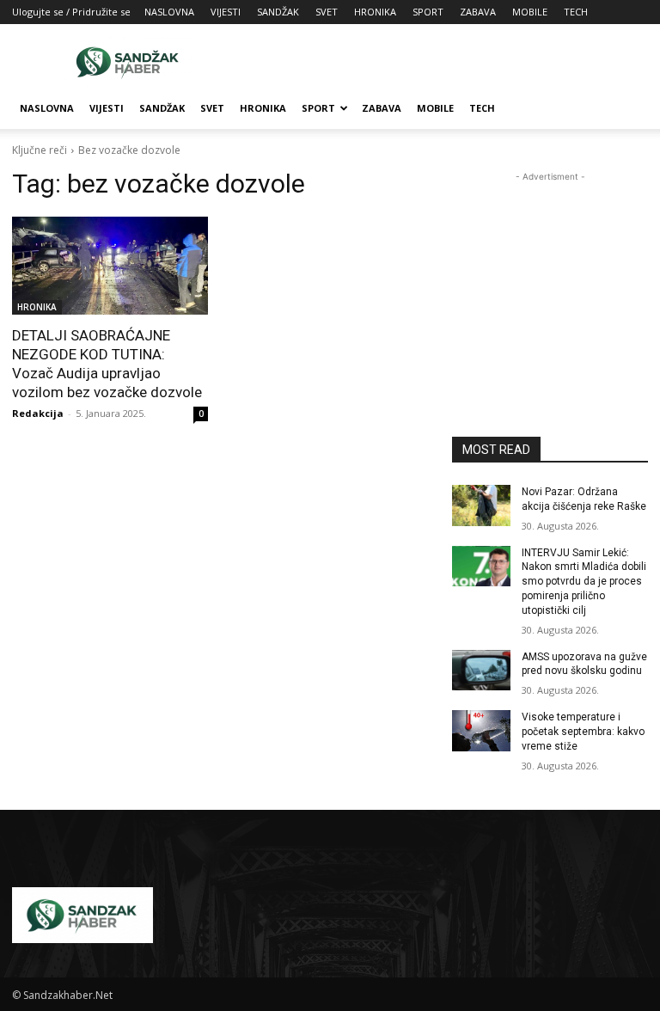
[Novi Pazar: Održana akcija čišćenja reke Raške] (481, 505)
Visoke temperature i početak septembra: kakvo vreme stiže (583, 731)
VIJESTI (226, 11)
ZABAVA (478, 11)
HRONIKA (375, 11)
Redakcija (38, 413)
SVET (326, 11)
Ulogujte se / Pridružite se (71, 11)
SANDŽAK (278, 11)
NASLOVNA (169, 11)
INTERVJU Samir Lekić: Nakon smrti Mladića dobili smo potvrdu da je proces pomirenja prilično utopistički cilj (584, 581)
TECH (576, 11)
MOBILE (529, 11)
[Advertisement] (446, 62)
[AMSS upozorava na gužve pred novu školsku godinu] (481, 670)
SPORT (427, 11)
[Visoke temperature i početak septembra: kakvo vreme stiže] (481, 730)
